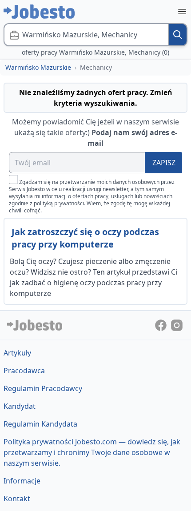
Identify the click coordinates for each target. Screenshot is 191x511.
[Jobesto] (39, 12)
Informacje (22, 481)
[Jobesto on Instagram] (177, 324)
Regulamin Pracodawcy (43, 388)
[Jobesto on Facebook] (162, 324)
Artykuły (17, 353)
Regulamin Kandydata (40, 424)
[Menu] (182, 11)
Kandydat (20, 406)
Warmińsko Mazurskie (38, 67)
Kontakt (17, 498)
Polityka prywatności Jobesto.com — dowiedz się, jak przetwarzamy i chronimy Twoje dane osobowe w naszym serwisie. (92, 452)
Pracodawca (24, 370)
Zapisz (163, 163)
